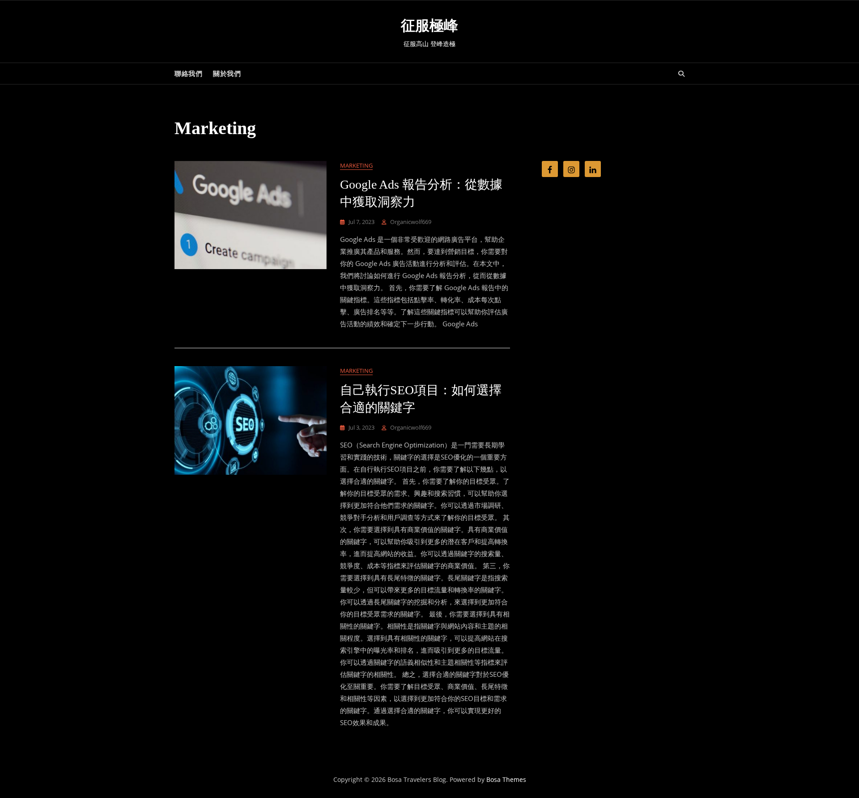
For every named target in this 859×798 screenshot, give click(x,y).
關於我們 (227, 73)
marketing (356, 165)
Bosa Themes (506, 779)
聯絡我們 (188, 73)
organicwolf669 (410, 222)
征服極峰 (429, 25)
